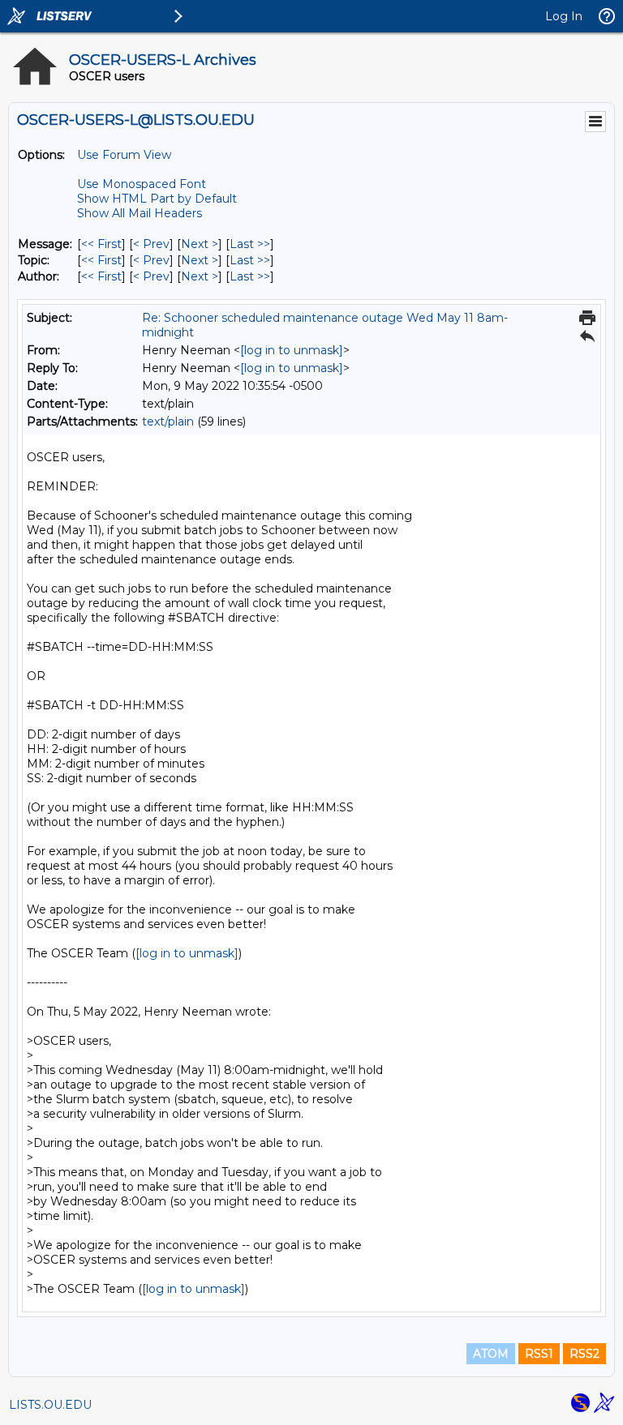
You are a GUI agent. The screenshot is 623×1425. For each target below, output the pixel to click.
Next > (199, 244)
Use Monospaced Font (141, 184)
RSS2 (584, 1353)
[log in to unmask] (291, 350)
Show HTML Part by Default (157, 198)
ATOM (491, 1353)
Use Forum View (124, 155)
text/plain (168, 421)
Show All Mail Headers (139, 213)
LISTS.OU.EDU (50, 1404)
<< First (101, 244)
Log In (563, 16)
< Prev (151, 244)
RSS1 (539, 1353)
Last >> (250, 244)
